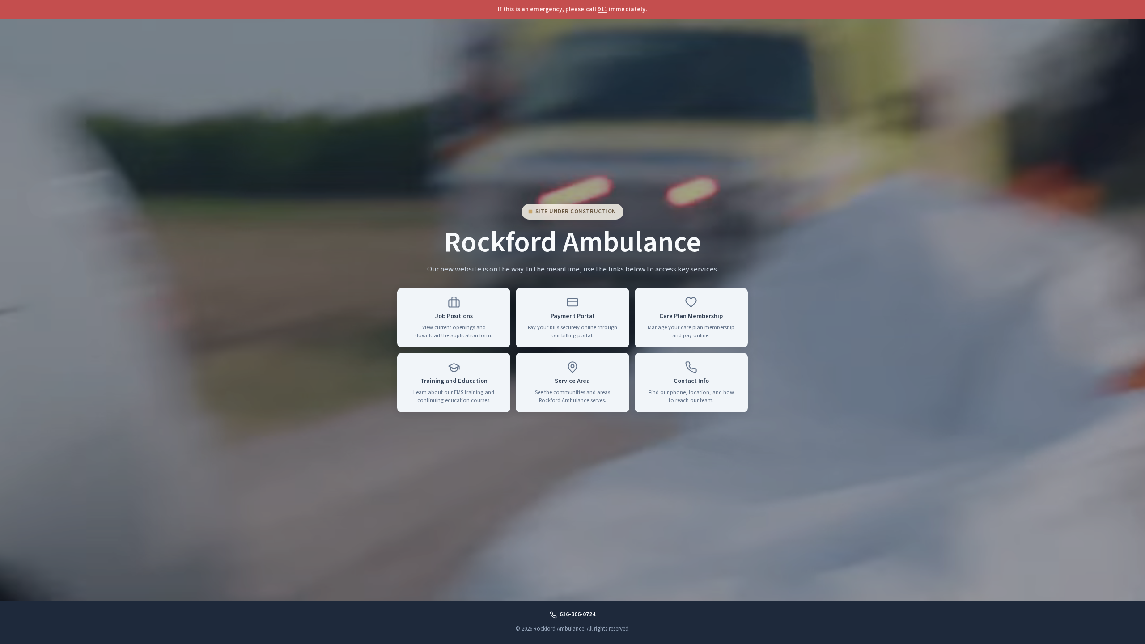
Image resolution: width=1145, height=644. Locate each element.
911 (602, 9)
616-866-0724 (577, 614)
